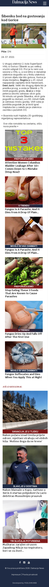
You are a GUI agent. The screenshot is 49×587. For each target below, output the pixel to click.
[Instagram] (24, 562)
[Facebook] (20, 562)
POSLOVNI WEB (30, 583)
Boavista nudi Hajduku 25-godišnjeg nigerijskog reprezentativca (22, 117)
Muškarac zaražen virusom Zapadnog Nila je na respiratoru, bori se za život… (23, 547)
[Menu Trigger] (45, 3)
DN (9, 51)
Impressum (16, 574)
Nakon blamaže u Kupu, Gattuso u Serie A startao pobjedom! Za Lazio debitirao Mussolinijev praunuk (25, 493)
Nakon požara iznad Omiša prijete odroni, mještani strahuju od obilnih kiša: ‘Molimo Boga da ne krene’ (25, 438)
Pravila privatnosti (30, 574)
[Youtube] (29, 562)
